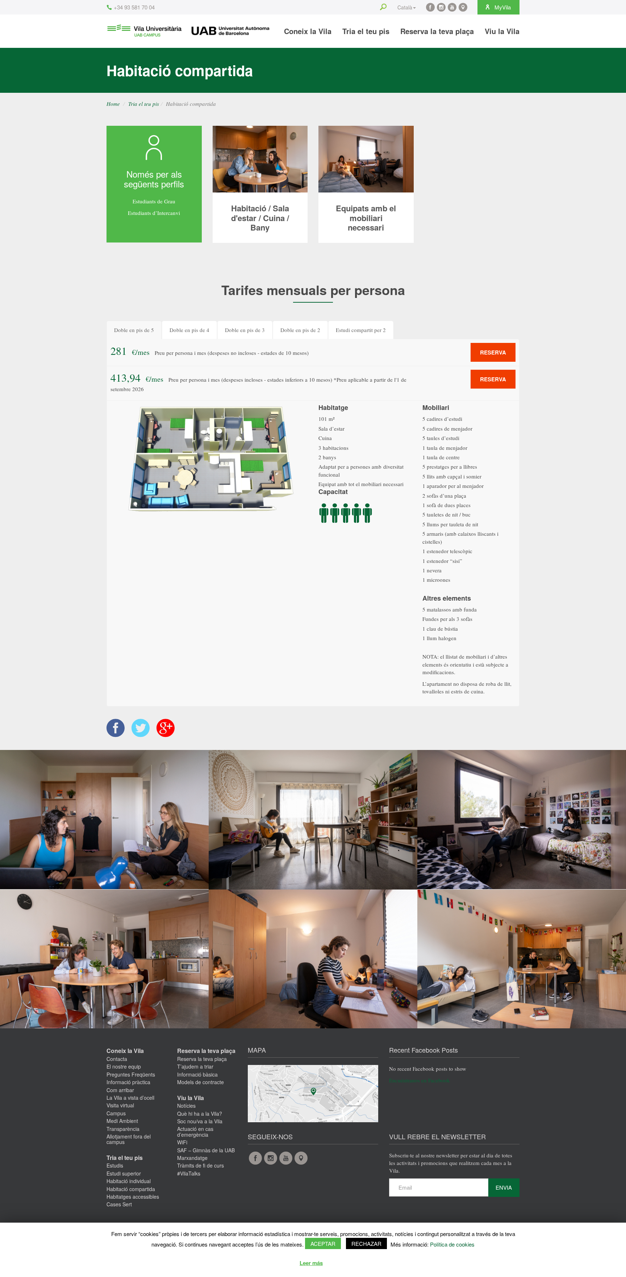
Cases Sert (119, 1204)
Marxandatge (192, 1157)
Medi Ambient (122, 1120)
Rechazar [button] (366, 1243)
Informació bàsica (197, 1074)
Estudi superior (124, 1173)
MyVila (502, 7)
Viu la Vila (502, 31)
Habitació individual (129, 1181)
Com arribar (120, 1090)
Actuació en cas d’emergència (195, 1131)
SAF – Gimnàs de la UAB (206, 1150)
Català (404, 7)
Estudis (115, 1165)
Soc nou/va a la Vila (199, 1121)
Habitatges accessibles (133, 1196)
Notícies (186, 1105)
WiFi (182, 1142)
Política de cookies (452, 1244)
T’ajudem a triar (195, 1066)
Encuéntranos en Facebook (419, 1080)
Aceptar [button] (322, 1243)
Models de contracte (200, 1082)
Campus (116, 1113)
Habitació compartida (131, 1189)
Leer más (311, 1263)
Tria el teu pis (365, 31)
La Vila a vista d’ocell (130, 1097)
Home (113, 103)
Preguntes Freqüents (131, 1074)
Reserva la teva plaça (437, 31)
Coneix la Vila (307, 31)
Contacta (117, 1058)
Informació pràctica (128, 1082)
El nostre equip (124, 1066)
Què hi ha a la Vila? (199, 1113)
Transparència (123, 1128)
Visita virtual (120, 1105)
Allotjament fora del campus (129, 1139)
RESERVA (493, 352)
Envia (504, 1187)
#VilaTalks (188, 1173)
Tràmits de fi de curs (200, 1165)
